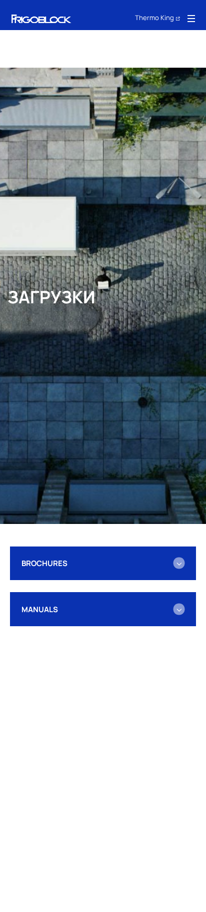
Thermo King (154, 17)
